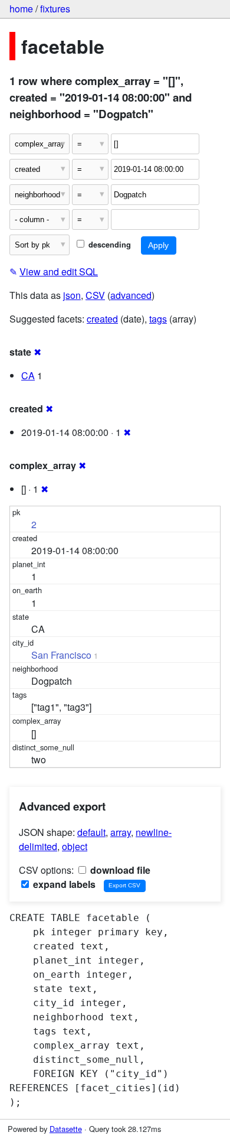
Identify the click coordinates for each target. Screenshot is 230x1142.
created (102, 319)
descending (108, 244)
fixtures (55, 8)
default (91, 832)
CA (28, 375)
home (21, 8)
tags (158, 319)
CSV (95, 295)
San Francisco (61, 655)
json (72, 295)
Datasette (66, 1128)
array (120, 832)
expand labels (63, 884)
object (74, 846)
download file (119, 870)
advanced (131, 295)
